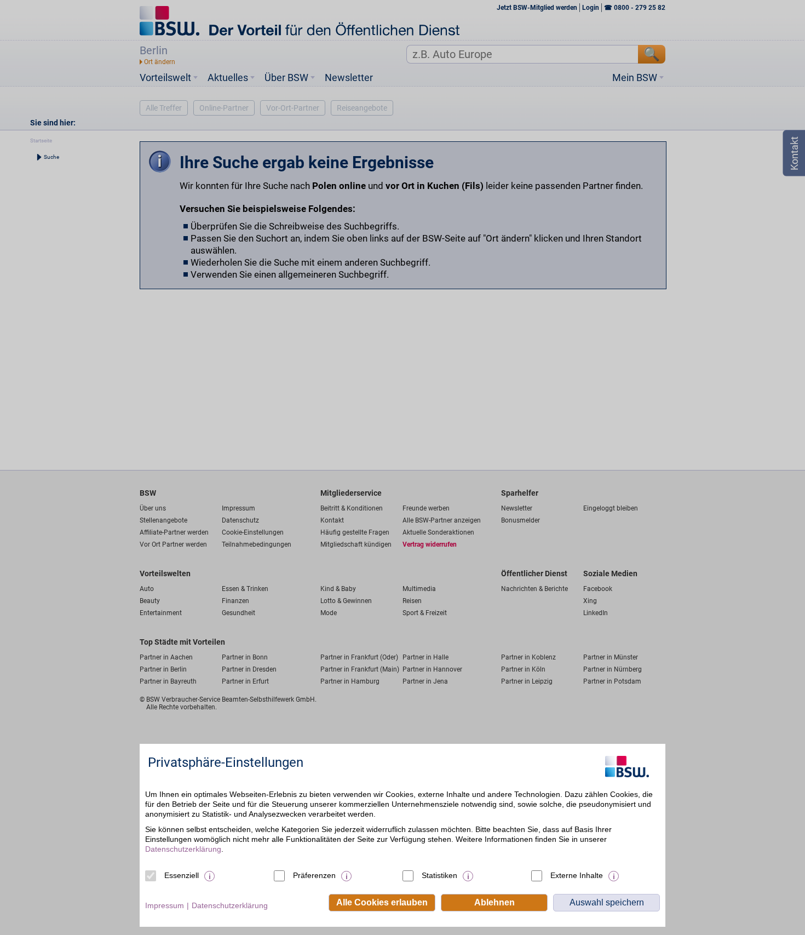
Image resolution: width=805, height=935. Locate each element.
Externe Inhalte (576, 875)
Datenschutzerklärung (183, 849)
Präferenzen (314, 875)
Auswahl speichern (607, 902)
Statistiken (439, 875)
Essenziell (181, 875)
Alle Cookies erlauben (382, 902)
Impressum (164, 905)
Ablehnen (494, 902)
